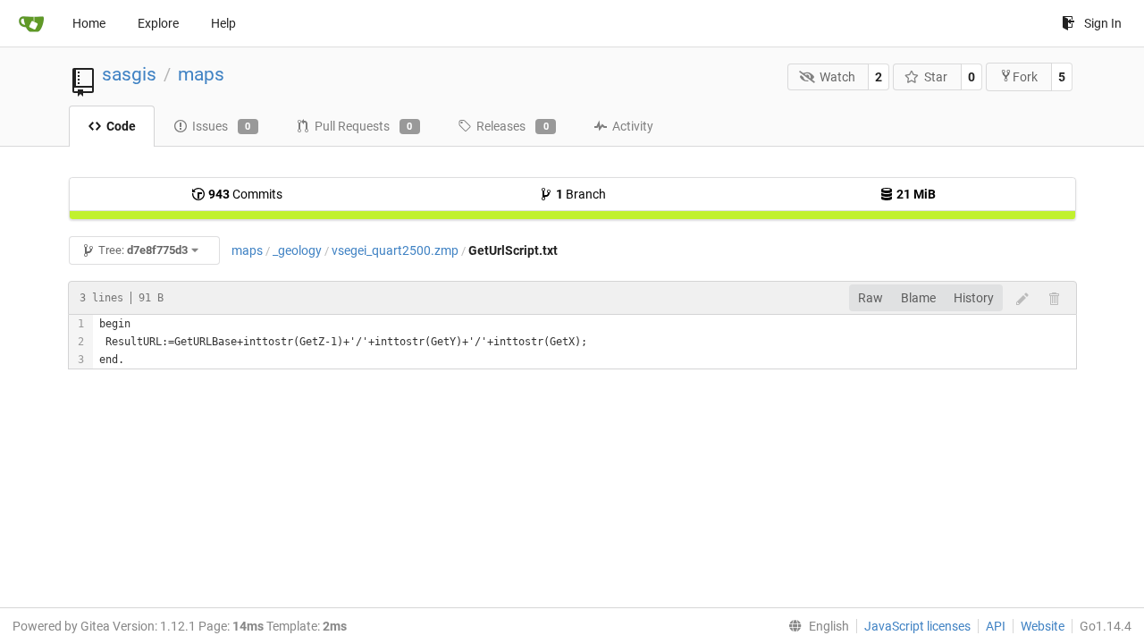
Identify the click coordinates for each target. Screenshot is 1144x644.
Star (935, 77)
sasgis (129, 74)
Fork (1025, 77)
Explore (158, 23)
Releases (512, 126)
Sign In (1103, 23)
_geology (297, 250)
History (974, 298)
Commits (245, 194)
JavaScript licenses (917, 626)
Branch (581, 194)
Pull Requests (364, 126)
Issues (221, 126)
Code (121, 126)
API (995, 626)
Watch (837, 77)
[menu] (815, 626)
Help (223, 23)
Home (88, 23)
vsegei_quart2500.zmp (395, 250)
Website (1042, 626)
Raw (870, 298)
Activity (632, 126)
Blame (918, 298)
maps (201, 74)
